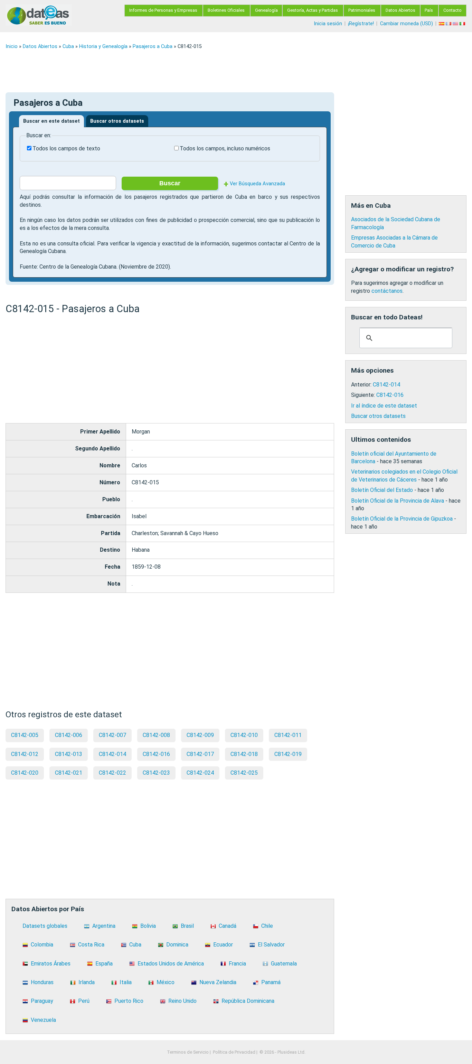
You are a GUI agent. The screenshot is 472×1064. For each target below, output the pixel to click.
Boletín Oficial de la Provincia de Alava (397, 500)
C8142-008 (156, 735)
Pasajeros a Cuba (152, 46)
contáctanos (387, 291)
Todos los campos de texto (66, 148)
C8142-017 (200, 754)
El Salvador (271, 944)
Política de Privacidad (234, 1052)
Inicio (12, 46)
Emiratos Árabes (50, 963)
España (104, 963)
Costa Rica (91, 944)
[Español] (442, 24)
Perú (83, 1001)
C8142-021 (68, 772)
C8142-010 (244, 735)
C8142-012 (24, 754)
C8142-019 (288, 754)
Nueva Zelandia (217, 982)
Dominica (177, 944)
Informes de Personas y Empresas (163, 10)
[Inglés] (456, 24)
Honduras (42, 982)
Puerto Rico (128, 1001)
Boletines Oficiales (226, 10)
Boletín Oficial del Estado (382, 490)
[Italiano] (463, 24)
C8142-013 (68, 754)
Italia (126, 982)
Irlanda (86, 982)
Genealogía (266, 10)
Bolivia (148, 926)
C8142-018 (244, 754)
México (165, 982)
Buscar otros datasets (117, 121)
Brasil (187, 926)
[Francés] (449, 24)
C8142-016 (156, 754)
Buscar (169, 183)
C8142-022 (112, 772)
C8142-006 (68, 735)
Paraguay (42, 1001)
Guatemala (284, 963)
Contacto (452, 10)
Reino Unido (182, 1001)
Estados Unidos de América (171, 963)
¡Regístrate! (361, 24)
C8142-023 (156, 772)
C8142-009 (200, 735)
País (429, 10)
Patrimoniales (361, 10)
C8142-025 (244, 772)
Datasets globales (44, 926)
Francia (237, 963)
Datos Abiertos (400, 10)
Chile (267, 926)
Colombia (42, 944)
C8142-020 (24, 772)
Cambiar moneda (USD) (406, 24)
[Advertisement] (213, 70)
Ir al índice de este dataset (384, 405)
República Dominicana (247, 1001)
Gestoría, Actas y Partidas (312, 10)
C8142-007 (112, 735)
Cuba (68, 46)
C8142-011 (288, 735)
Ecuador (223, 944)
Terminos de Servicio (188, 1052)
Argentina (103, 926)
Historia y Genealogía (103, 46)
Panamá (271, 982)
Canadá (227, 926)
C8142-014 (112, 754)
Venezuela (43, 1020)
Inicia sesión (328, 24)
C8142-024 (200, 772)
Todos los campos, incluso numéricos (225, 148)
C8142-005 (24, 735)
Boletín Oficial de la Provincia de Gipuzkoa (402, 518)
